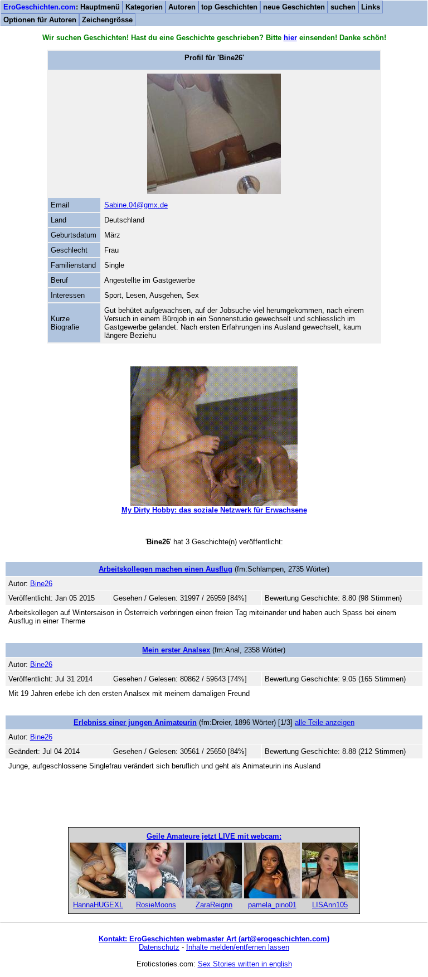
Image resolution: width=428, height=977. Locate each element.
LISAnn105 (330, 905)
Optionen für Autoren (39, 20)
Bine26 (41, 583)
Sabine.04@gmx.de (136, 205)
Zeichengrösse (107, 20)
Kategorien (144, 7)
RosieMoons (156, 905)
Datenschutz (159, 947)
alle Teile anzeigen (324, 722)
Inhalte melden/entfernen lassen (237, 947)
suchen (343, 7)
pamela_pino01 (272, 905)
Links (370, 7)
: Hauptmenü (61, 7)
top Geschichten (229, 7)
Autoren (182, 7)
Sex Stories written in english (245, 964)
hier (290, 37)
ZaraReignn (214, 905)
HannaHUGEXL (98, 905)
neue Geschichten (294, 7)
